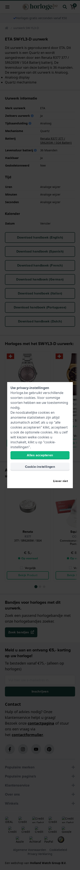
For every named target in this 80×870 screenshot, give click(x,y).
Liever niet (60, 481)
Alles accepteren (40, 455)
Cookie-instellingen (40, 466)
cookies (29, 397)
